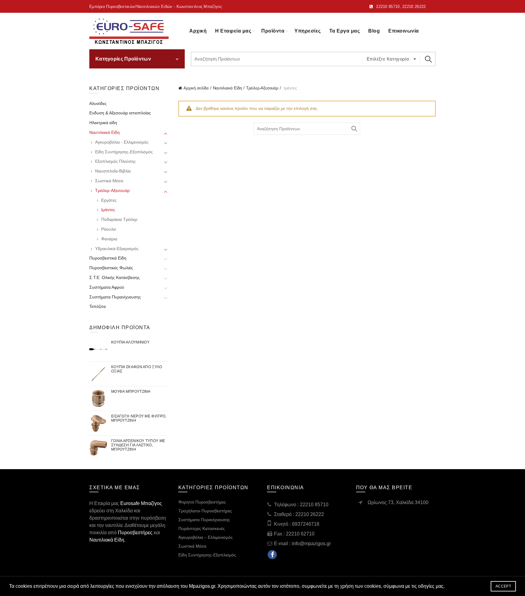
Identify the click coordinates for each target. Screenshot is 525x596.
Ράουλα (108, 229)
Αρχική (198, 30)
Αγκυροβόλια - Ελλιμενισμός (122, 142)
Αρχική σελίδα (196, 88)
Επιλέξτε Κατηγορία (388, 58)
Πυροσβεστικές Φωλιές (111, 267)
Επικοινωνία (403, 30)
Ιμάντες (108, 209)
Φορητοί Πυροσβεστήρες (202, 502)
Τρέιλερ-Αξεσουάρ (262, 88)
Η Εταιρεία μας (233, 30)
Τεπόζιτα (97, 306)
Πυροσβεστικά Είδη (107, 258)
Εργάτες (109, 200)
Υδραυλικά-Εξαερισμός (117, 248)
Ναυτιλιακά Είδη (227, 88)
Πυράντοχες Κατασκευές (201, 528)
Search (428, 59)
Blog (374, 30)
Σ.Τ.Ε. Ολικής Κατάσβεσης (114, 277)
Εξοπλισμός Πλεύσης (115, 161)
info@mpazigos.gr (311, 543)
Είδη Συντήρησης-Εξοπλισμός (124, 151)
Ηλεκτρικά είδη (103, 122)
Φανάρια (109, 238)
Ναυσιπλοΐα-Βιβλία (113, 171)
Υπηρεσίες (307, 30)
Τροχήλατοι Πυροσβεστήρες (205, 510)
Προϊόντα (272, 30)
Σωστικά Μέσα (109, 180)
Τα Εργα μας (344, 30)
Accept (503, 586)
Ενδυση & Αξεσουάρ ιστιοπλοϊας (120, 112)
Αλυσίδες (98, 103)
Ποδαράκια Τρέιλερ (119, 219)
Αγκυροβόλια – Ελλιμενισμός (205, 537)
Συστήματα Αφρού (106, 287)
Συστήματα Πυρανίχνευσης (115, 297)
